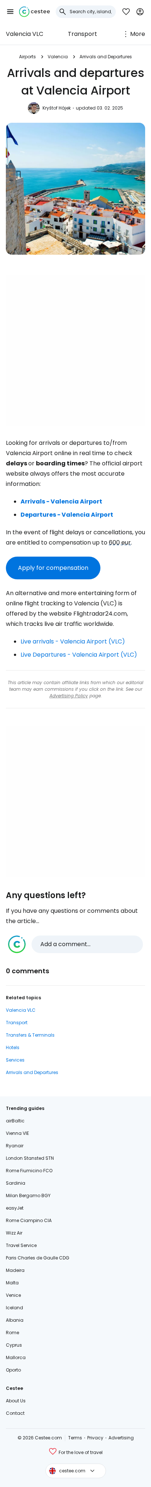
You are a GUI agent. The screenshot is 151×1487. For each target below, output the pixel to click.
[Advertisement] (75, 350)
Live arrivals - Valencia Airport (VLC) (73, 641)
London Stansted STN (30, 1158)
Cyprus (14, 1345)
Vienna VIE (17, 1133)
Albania (14, 1320)
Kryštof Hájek (57, 108)
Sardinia (15, 1183)
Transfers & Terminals (30, 1035)
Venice (13, 1295)
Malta (12, 1283)
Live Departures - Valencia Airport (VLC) (79, 654)
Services (15, 1060)
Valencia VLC (24, 34)
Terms (75, 1438)
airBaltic (15, 1121)
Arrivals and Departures (106, 56)
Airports (27, 56)
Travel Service (21, 1245)
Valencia (58, 56)
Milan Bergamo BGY (28, 1195)
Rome (12, 1332)
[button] (10, 12)
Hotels (12, 1047)
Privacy (95, 1438)
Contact (15, 1413)
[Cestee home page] (34, 11)
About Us (16, 1401)
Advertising (121, 1438)
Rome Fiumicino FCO (29, 1170)
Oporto (13, 1370)
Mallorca (16, 1357)
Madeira (15, 1270)
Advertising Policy (68, 696)
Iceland (14, 1308)
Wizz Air (14, 1233)
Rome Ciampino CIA (29, 1220)
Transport (82, 34)
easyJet (14, 1208)
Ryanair (14, 1146)
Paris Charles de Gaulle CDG (37, 1258)
